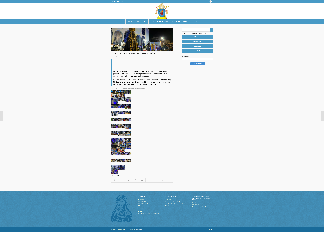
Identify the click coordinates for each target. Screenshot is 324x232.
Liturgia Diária (197, 41)
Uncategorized (125, 56)
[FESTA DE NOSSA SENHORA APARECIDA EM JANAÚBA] (142, 39)
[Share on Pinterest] (135, 180)
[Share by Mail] (169, 180)
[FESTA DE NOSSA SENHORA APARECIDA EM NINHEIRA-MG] (1, 116)
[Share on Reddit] (162, 180)
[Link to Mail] (212, 1)
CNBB (118, 1)
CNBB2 (122, 1)
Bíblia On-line (197, 37)
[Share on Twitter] (121, 180)
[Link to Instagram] (209, 1)
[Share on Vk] (155, 180)
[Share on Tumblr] (149, 180)
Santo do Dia (197, 46)
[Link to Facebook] (206, 1)
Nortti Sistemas (138, 229)
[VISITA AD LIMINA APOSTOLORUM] (322, 116)
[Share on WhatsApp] (128, 180)
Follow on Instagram (198, 63)
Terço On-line (197, 51)
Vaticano (113, 1)
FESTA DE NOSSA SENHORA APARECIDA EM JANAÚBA (133, 53)
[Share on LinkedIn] (142, 180)
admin (134, 56)
